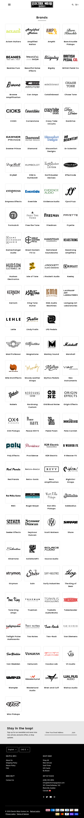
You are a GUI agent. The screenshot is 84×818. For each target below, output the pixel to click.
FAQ (7, 768)
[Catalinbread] (51, 84)
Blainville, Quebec (49, 788)
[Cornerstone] (32, 110)
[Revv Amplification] (51, 469)
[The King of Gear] (70, 573)
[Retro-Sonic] (32, 469)
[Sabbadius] (70, 495)
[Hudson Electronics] (13, 266)
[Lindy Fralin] (32, 319)
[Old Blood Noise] (51, 394)
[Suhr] (32, 573)
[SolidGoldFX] (32, 548)
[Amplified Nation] (32, 31)
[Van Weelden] (13, 653)
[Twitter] (46, 797)
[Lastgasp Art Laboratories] (70, 292)
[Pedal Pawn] (51, 420)
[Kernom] (13, 292)
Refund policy (35, 811)
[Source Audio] (51, 548)
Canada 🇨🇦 (47, 791)
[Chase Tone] (70, 84)
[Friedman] (51, 215)
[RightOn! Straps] (70, 469)
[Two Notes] (32, 626)
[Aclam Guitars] (13, 31)
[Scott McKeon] (51, 522)
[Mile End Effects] (13, 367)
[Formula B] (13, 215)
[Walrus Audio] (70, 677)
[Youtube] (50, 797)
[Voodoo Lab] (51, 653)
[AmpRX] (51, 31)
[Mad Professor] (13, 344)
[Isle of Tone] (32, 266)
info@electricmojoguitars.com (54, 783)
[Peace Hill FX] (32, 420)
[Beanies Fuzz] (13, 58)
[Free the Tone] (32, 215)
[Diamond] (32, 138)
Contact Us (10, 780)
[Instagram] (54, 797)
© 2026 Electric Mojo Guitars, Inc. (17, 811)
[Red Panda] (13, 469)
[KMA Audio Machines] (51, 292)
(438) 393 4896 (48, 780)
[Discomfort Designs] (51, 138)
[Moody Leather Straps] (32, 367)
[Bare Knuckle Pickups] (70, 31)
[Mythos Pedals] (51, 367)
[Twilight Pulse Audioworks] (13, 626)
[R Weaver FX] (70, 445)
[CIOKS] (13, 110)
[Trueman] (32, 599)
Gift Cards (46, 768)
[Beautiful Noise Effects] (32, 58)
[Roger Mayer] (32, 495)
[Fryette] (70, 215)
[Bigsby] (51, 58)
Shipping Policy (11, 763)
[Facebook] (43, 797)
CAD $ (23, 750)
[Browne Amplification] (13, 84)
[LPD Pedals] (51, 319)
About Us (9, 760)
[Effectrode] (70, 164)
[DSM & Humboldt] (32, 164)
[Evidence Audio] (51, 191)
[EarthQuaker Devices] (51, 164)
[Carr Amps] (32, 84)
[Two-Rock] (51, 626)
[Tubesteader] (70, 599)
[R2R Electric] (51, 445)
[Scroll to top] (80, 814)
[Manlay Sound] (51, 344)
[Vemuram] (32, 653)
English (11, 750)
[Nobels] (13, 394)
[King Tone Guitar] (32, 292)
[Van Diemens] (70, 626)
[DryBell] (13, 164)
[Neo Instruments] (70, 367)
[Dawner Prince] (13, 138)
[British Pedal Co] (70, 58)
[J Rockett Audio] (51, 266)
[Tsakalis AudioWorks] (51, 599)
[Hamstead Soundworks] (51, 239)
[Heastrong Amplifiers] (70, 239)
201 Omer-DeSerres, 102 (51, 785)
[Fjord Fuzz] (70, 191)
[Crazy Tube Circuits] (51, 110)
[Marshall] (70, 344)
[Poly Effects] (13, 445)
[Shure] (70, 522)
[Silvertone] (13, 548)
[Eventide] (32, 191)
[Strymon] (13, 573)
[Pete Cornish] (70, 420)
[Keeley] (70, 266)
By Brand (46, 771)
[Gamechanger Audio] (13, 239)
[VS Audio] (70, 653)
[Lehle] (13, 319)
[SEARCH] (72, 5)
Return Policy (10, 765)
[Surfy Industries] (51, 573)
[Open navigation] (9, 4)
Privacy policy (11, 814)
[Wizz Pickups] (13, 704)
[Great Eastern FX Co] (32, 239)
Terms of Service (23, 814)
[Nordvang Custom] (32, 394)
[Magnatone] (32, 344)
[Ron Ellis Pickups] (51, 495)
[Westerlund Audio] (32, 677)
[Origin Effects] (70, 394)
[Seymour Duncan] (32, 522)
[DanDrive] (70, 110)
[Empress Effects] (13, 191)
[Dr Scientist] (70, 138)
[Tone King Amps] (13, 599)
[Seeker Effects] (13, 522)
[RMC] (13, 495)
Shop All (46, 760)
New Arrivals (47, 763)
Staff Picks (47, 765)
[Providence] (32, 445)
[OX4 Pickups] (13, 420)
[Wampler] (13, 677)
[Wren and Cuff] (51, 677)
